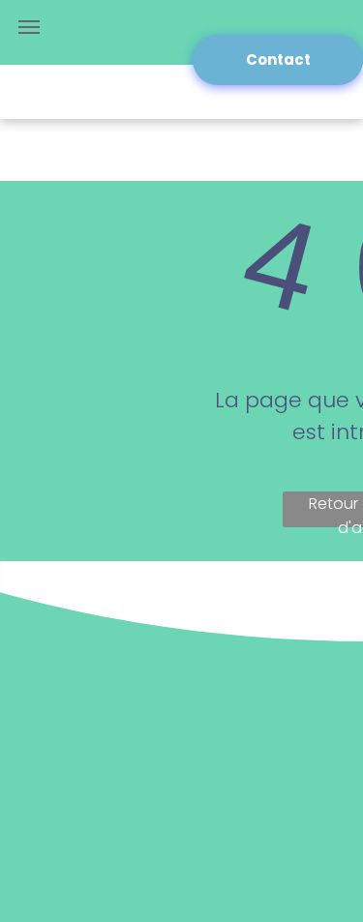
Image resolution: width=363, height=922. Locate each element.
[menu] (29, 27)
